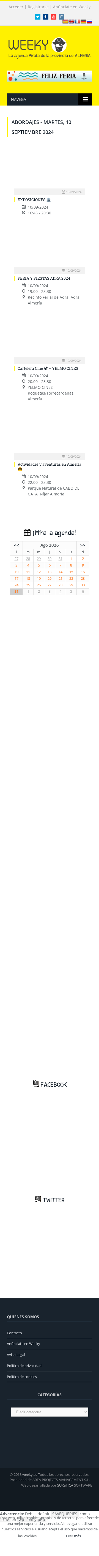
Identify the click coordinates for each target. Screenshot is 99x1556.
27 (16, 558)
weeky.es (29, 1474)
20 (49, 578)
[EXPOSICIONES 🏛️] (49, 168)
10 (16, 572)
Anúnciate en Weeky (71, 6)
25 (28, 585)
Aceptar (51, 1535)
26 (39, 585)
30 (49, 558)
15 (71, 572)
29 (39, 558)
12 (39, 572)
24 (16, 585)
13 (49, 572)
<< (16, 545)
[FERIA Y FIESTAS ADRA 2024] (49, 246)
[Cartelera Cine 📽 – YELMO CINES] (49, 337)
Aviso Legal (16, 1354)
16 (83, 572)
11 (28, 572)
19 (39, 578)
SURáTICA (65, 1485)
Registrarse (38, 6)
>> (82, 545)
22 (71, 578)
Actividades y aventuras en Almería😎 (49, 467)
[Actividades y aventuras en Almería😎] (49, 432)
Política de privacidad (24, 1365)
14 (60, 572)
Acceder (16, 6)
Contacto (14, 1332)
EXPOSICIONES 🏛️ (34, 199)
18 (28, 578)
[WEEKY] (49, 47)
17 (16, 578)
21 (60, 578)
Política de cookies (22, 1376)
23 (83, 578)
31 (60, 558)
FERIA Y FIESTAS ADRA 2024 (44, 278)
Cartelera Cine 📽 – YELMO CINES (48, 368)
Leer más (73, 1535)
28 (28, 558)
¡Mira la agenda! (53, 533)
